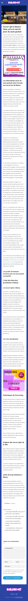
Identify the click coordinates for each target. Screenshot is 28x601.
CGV (16, 594)
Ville (5, 20)
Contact (12, 594)
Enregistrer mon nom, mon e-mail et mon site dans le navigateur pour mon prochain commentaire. (13, 571)
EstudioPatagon (19, 597)
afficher (13, 503)
